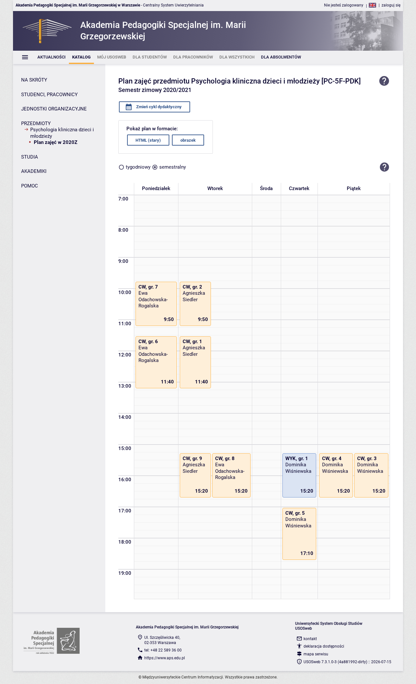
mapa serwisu (316, 654)
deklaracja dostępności (324, 646)
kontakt (310, 639)
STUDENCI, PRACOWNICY (49, 94)
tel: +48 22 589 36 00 (163, 650)
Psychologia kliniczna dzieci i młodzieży (62, 133)
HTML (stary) (148, 140)
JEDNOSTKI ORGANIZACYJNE (54, 109)
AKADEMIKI (33, 171)
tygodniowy (138, 167)
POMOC (29, 186)
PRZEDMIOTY (36, 123)
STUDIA (29, 157)
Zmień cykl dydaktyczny (158, 106)
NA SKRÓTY (34, 80)
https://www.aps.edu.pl (164, 658)
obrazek (188, 140)
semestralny (172, 167)
